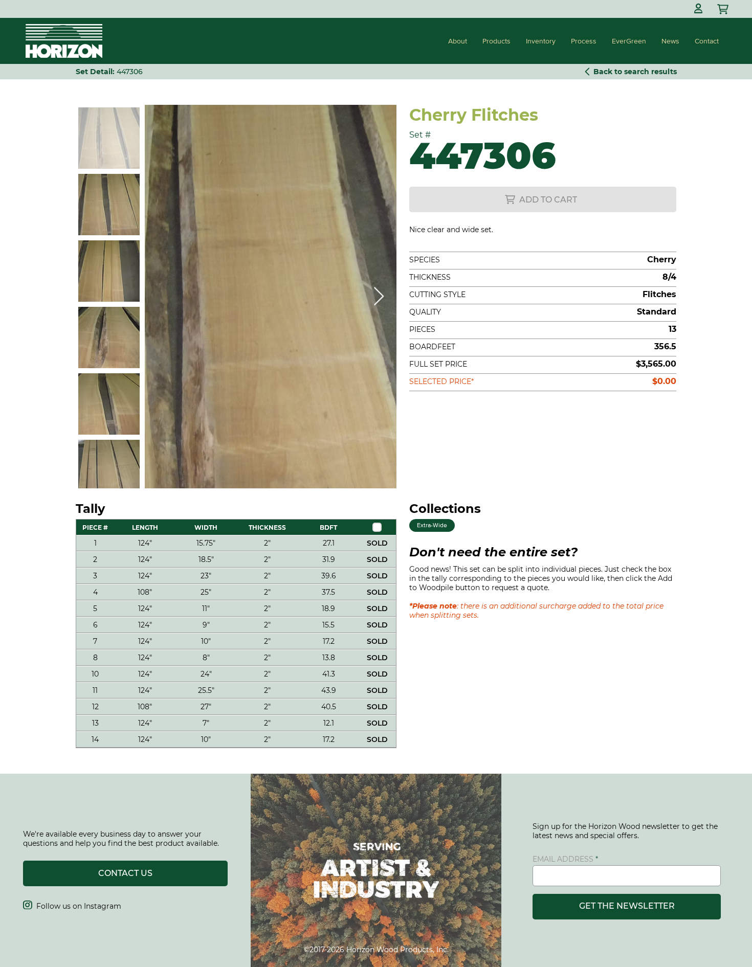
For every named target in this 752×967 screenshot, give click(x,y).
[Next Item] (379, 297)
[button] (698, 9)
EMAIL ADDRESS (563, 859)
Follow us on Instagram (72, 906)
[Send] (724, 9)
